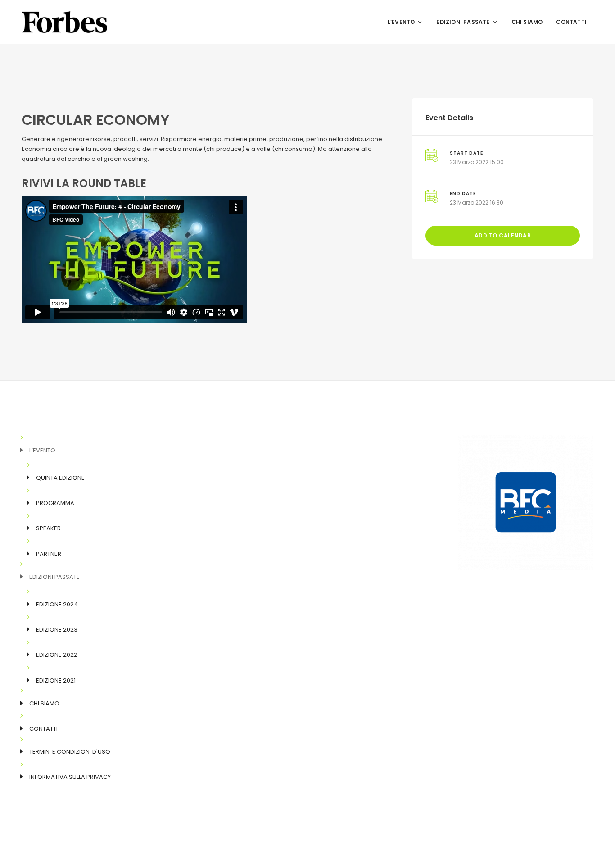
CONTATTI (571, 22)
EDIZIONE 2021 (56, 680)
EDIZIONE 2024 (57, 604)
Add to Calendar (503, 235)
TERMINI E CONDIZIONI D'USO (69, 751)
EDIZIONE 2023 (56, 629)
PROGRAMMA (55, 503)
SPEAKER (48, 528)
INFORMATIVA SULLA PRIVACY (70, 777)
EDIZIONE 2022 (56, 655)
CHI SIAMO (527, 22)
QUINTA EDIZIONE (60, 477)
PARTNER (48, 554)
